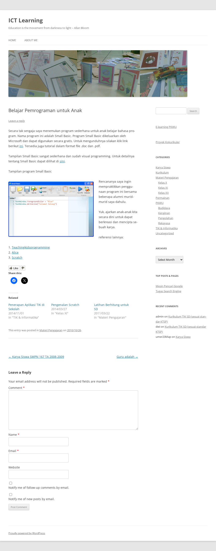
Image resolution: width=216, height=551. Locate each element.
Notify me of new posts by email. (31, 499)
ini (21, 146)
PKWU (159, 203)
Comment (16, 388)
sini (62, 161)
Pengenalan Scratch (65, 305)
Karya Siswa (163, 167)
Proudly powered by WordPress (26, 533)
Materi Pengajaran (50, 330)
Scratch (17, 257)
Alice (15, 252)
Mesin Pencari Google (169, 286)
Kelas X (162, 183)
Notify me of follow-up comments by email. (38, 488)
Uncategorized (165, 233)
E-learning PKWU (166, 127)
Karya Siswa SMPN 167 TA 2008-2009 (36, 357)
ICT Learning (25, 20)
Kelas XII (163, 193)
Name (13, 435)
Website (14, 467)
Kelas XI (163, 188)
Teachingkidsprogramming (31, 247)
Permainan (162, 198)
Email (13, 451)
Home (12, 40)
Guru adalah (127, 357)
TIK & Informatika (167, 228)
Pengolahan (165, 218)
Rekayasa (164, 223)
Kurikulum (162, 172)
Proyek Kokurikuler (168, 142)
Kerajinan (164, 213)
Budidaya (164, 208)
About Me (31, 40)
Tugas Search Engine (168, 291)
